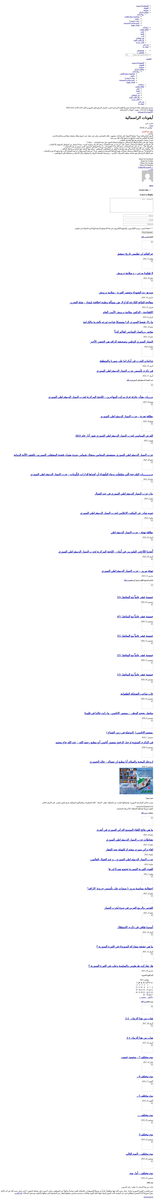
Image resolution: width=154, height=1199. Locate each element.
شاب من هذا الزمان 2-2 (139, 1018)
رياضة (137, 19)
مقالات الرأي (144, 12)
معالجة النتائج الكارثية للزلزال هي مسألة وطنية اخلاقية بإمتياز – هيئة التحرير (111, 302)
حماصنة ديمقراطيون (132, 17)
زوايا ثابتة (140, 14)
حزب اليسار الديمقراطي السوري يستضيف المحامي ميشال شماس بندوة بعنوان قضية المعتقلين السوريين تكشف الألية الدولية (83, 454)
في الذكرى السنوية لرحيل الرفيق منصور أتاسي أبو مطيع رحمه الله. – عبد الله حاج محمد (104, 742)
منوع (151, 125)
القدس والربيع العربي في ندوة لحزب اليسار (128, 907)
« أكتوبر (150, 997)
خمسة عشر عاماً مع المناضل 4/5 (135, 616)
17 (142, 990)
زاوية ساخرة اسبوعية (132, 23)
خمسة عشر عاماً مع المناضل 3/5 (135, 635)
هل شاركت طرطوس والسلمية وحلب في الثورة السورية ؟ (120, 965)
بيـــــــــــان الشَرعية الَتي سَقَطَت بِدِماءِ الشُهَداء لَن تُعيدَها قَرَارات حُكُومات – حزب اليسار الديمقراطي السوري (91, 474)
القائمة (149, 59)
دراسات (146, 27)
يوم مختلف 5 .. (145, 1095)
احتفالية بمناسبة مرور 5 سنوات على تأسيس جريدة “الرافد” (120, 888)
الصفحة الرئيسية (142, 6)
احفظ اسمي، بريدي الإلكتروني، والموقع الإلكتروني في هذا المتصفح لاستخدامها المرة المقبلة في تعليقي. (112, 228)
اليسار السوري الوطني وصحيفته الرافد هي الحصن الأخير (121, 341)
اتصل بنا (146, 47)
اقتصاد (146, 8)
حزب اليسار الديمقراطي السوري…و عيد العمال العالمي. (121, 859)
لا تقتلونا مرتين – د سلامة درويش (135, 273)
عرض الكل (144, 237)
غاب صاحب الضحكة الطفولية (137, 693)
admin (151, 185)
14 (150, 990)
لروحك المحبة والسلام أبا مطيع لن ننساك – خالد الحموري (121, 761)
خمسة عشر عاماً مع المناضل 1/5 (135, 674)
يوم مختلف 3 (146, 1134)
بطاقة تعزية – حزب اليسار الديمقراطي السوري (126, 416)
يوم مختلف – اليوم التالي (139, 1153)
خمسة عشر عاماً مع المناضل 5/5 (135, 597)
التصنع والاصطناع (145, 167)
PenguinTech (148, 1197)
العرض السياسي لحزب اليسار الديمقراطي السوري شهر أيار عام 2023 (114, 435)
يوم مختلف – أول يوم (141, 1173)
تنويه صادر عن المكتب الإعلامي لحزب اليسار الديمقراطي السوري (116, 513)
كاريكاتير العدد (139, 40)
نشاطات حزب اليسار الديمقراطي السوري (129, 839)
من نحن (146, 45)
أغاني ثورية (140, 42)
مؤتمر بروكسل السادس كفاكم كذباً (134, 331)
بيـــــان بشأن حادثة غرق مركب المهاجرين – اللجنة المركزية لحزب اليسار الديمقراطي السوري (100, 397)
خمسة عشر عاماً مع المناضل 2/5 (135, 655)
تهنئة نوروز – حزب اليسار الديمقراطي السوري (127, 571)
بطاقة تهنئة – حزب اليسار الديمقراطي (132, 532)
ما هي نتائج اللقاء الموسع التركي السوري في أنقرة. (125, 829)
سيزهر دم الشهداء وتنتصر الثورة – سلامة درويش (126, 292)
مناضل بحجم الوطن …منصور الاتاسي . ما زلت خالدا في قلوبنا (119, 713)
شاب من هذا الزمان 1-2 (140, 1037)
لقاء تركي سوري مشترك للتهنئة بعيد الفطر (129, 849)
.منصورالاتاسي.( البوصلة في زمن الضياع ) (129, 732)
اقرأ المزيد (18, 1193)
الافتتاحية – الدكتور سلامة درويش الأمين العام (128, 312)
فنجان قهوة (135, 25)
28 (150, 995)
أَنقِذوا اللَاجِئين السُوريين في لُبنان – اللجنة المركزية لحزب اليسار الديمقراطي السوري (106, 551)
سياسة (146, 10)
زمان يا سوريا (135, 21)
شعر (142, 32)
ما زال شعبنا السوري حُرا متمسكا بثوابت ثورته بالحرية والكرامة (118, 322)
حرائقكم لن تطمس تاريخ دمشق (135, 253)
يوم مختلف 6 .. (145, 1076)
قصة (142, 34)
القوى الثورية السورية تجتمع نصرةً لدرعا (131, 869)
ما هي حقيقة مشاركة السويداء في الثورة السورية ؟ (124, 946)
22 (147, 992)
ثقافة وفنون (144, 29)
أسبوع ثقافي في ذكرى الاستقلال (135, 927)
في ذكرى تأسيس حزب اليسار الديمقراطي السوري (125, 370)
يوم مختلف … (145, 1115)
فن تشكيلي (140, 38)
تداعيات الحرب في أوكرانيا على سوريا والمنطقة (126, 361)
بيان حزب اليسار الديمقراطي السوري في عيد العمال (124, 493)
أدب (142, 36)
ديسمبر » (142, 997)
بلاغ (150, 169)
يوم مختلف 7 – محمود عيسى (137, 1057)
